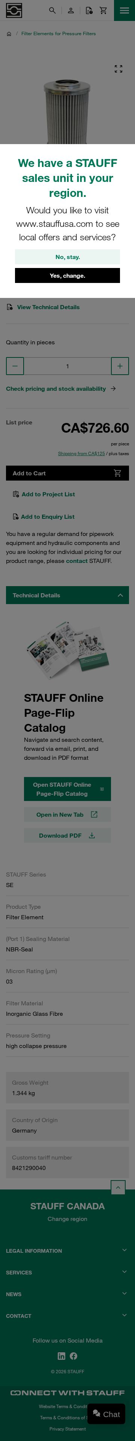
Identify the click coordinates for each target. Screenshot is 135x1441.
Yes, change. (67, 275)
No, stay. (68, 257)
